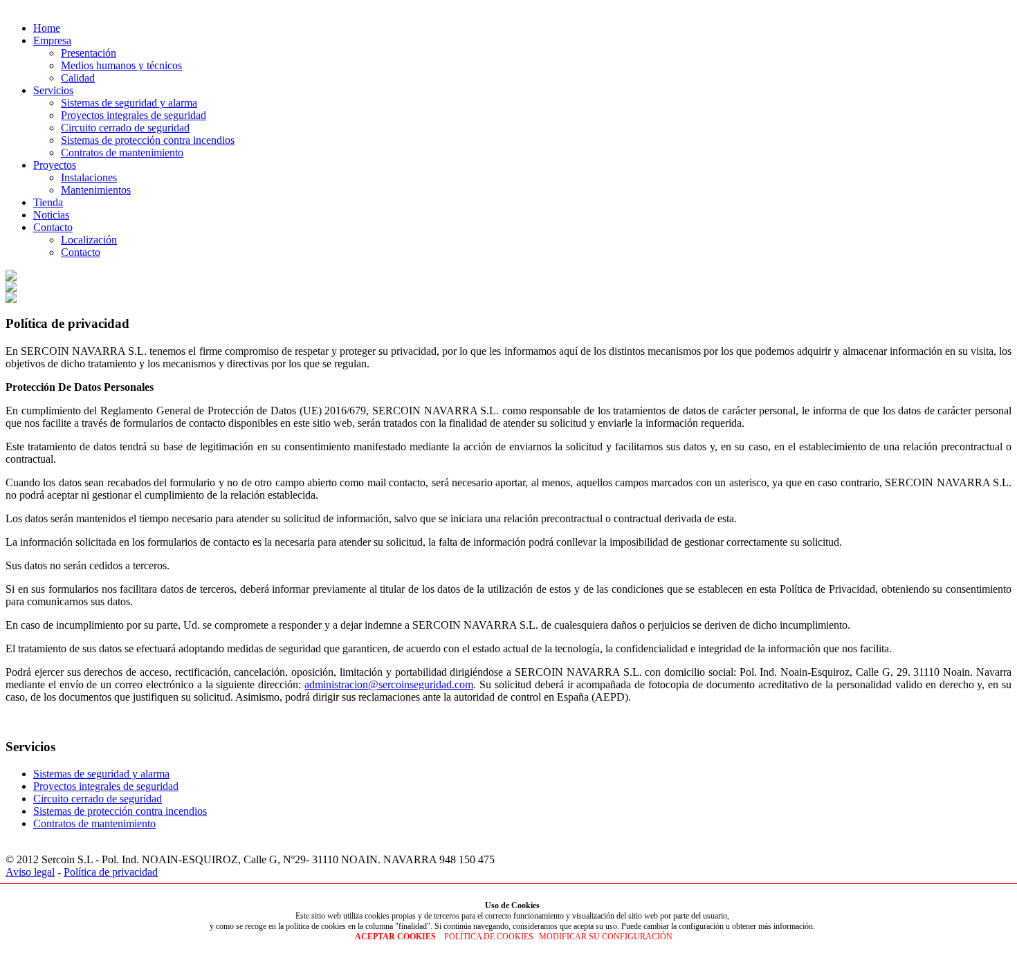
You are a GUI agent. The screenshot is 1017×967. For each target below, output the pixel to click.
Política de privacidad (111, 872)
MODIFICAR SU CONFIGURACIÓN (605, 936)
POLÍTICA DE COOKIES (488, 936)
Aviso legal (30, 872)
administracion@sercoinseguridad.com (388, 684)
